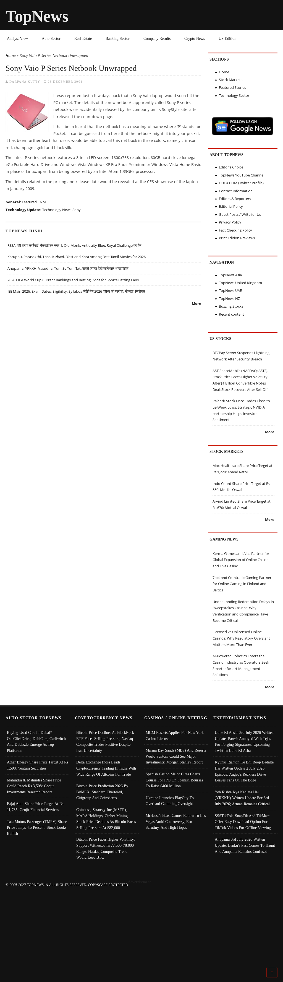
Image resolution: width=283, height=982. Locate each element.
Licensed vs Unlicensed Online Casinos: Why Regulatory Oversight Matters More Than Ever (241, 638)
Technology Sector (234, 95)
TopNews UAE (230, 290)
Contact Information (236, 190)
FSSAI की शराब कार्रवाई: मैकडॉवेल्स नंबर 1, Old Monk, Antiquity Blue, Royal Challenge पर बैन (74, 245)
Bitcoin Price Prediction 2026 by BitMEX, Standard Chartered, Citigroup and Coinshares (102, 792)
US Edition (227, 38)
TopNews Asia (230, 274)
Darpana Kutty (24, 81)
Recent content (231, 314)
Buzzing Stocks (231, 306)
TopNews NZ (229, 298)
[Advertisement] (141, 926)
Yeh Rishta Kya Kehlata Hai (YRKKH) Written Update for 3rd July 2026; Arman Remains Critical (242, 798)
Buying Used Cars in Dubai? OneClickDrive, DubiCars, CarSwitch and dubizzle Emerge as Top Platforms (36, 741)
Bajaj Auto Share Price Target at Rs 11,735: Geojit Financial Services (35, 806)
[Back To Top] (271, 972)
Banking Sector (118, 38)
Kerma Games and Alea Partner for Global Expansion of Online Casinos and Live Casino (241, 559)
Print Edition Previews (237, 237)
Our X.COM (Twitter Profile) (241, 182)
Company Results (157, 38)
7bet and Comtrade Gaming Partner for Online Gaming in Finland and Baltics (242, 584)
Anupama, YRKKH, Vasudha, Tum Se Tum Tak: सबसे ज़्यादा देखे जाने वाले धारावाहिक (68, 268)
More (196, 303)
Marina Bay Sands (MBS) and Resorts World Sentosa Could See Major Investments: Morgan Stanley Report (176, 756)
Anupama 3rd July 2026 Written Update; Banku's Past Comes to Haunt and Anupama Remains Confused (245, 845)
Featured (29, 201)
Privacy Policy (230, 222)
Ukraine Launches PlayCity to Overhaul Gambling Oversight (170, 801)
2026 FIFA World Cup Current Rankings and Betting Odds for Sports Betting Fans (73, 279)
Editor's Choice (231, 167)
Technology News (56, 209)
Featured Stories (232, 87)
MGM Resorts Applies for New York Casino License (175, 735)
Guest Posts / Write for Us (240, 214)
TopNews (37, 16)
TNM (42, 201)
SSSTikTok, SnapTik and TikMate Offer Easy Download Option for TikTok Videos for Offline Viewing (243, 822)
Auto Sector (51, 38)
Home (11, 55)
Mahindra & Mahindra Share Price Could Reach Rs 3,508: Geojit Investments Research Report (34, 786)
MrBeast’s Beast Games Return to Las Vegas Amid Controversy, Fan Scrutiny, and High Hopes (176, 821)
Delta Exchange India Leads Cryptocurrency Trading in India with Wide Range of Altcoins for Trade (106, 768)
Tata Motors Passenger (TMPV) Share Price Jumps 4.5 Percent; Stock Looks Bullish (37, 827)
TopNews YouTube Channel (241, 175)
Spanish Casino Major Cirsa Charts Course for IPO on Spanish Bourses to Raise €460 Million (174, 780)
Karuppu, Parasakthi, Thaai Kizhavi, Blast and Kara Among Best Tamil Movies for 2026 (76, 256)
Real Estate (83, 38)
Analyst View (17, 38)
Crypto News (194, 38)
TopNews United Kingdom (240, 282)
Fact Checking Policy (235, 230)
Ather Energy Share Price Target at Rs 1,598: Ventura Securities (37, 765)
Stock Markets (230, 79)
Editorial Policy (231, 206)
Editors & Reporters (235, 198)
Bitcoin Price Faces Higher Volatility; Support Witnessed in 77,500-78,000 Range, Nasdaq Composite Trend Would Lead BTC (105, 848)
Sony (76, 209)
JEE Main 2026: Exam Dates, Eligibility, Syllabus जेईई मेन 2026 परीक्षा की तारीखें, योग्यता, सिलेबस (76, 291)
